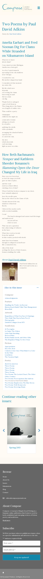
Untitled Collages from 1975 (15, 322)
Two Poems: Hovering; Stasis (15, 387)
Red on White (9, 335)
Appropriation (10, 346)
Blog (4, 489)
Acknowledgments (11, 298)
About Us (6, 480)
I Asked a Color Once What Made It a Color (20, 351)
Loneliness (8, 355)
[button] (38, 287)
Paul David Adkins (15, 34)
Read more (6, 520)
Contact (5, 492)
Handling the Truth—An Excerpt (16, 305)
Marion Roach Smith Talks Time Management (21, 307)
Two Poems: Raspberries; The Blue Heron (19, 383)
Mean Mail (8, 309)
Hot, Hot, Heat (10, 348)
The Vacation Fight (11, 357)
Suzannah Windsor (8, 577)
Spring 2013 (15, 447)
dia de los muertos (11, 364)
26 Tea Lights (9, 329)
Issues (5, 483)
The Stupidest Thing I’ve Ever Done (17, 340)
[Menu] (39, 8)
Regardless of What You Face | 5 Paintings (19, 316)
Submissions (7, 486)
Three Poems (9, 366)
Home (5, 477)
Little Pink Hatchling (12, 333)
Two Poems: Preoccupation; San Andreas (19, 379)
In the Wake (9, 353)
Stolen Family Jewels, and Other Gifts (18, 337)
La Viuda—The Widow (12, 331)
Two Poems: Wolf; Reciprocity (15, 385)
